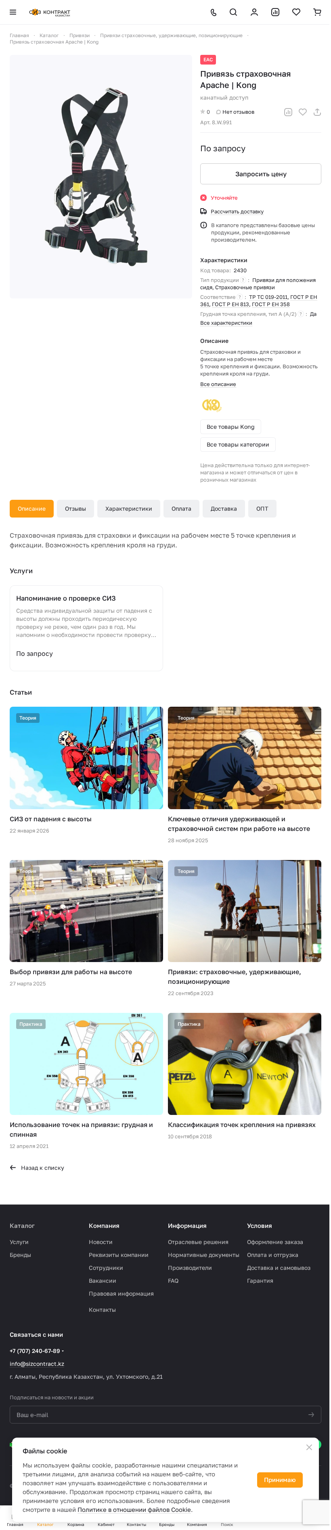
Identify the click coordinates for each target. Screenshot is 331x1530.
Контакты (102, 1309)
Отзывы (75, 508)
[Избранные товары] (296, 12)
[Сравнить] (288, 112)
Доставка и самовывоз (278, 1267)
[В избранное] (303, 112)
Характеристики (128, 508)
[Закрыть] (309, 1447)
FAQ (173, 1280)
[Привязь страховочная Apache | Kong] (101, 176)
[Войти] (254, 12)
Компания (104, 1225)
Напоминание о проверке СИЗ (66, 598)
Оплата (181, 508)
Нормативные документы (203, 1254)
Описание (32, 508)
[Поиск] (233, 12)
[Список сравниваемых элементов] (275, 12)
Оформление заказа (275, 1241)
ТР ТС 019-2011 (268, 297)
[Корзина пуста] (317, 12)
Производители (190, 1267)
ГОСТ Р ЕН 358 (271, 304)
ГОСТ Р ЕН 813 (230, 304)
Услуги (19, 1241)
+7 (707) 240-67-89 (35, 1350)
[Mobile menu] (13, 12)
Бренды (20, 1254)
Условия (259, 1225)
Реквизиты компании (119, 1254)
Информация (187, 1225)
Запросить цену (261, 174)
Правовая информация (121, 1293)
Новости (101, 1241)
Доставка (224, 508)
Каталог (22, 1225)
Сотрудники (106, 1267)
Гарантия (260, 1280)
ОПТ (262, 508)
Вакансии (102, 1280)
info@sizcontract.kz (37, 1363)
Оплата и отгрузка (272, 1254)
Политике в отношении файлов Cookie (134, 1509)
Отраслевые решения (198, 1241)
